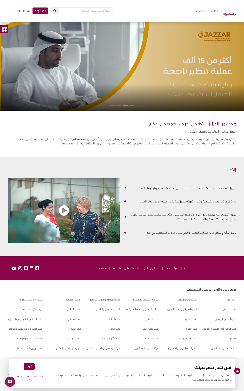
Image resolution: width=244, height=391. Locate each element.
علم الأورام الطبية (111, 338)
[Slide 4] (112, 106)
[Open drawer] (4, 29)
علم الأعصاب (152, 338)
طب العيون (75, 328)
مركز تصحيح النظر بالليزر (147, 348)
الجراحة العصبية (73, 299)
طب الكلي (231, 338)
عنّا (184, 268)
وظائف (103, 268)
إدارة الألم (231, 299)
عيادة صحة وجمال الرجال (223, 348)
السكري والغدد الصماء (31, 299)
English (21, 10)
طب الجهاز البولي (150, 328)
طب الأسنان (152, 319)
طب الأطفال (74, 319)
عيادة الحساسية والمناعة (30, 338)
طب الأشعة (113, 319)
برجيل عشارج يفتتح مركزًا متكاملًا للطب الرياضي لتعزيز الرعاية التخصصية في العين (190, 232)
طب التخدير (191, 328)
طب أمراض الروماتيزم (225, 319)
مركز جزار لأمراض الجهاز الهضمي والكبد (102, 348)
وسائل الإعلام (151, 268)
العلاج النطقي (74, 309)
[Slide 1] (131, 106)
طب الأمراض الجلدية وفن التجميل (25, 319)
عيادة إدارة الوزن (73, 338)
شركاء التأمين (171, 268)
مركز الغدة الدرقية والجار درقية (182, 348)
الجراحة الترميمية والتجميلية (145, 299)
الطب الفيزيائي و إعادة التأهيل (182, 309)
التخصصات (200, 10)
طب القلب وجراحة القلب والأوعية (26, 328)
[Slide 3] (118, 106)
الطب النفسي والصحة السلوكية (142, 309)
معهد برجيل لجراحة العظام (29, 348)
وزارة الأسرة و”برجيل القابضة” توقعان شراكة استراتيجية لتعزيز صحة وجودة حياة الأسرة (188, 201)
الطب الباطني (229, 309)
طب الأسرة (191, 319)
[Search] (55, 10)
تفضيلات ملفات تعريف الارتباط (29, 378)
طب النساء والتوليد (187, 338)
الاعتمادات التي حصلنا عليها (125, 268)
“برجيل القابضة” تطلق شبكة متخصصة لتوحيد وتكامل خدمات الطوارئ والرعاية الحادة (188, 188)
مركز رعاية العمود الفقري (68, 348)
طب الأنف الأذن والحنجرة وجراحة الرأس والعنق (218, 328)
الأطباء (214, 10)
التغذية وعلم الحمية (187, 299)
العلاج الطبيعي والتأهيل (108, 309)
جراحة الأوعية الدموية (32, 309)
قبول (29, 366)
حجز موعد (40, 10)
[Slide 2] (125, 106)
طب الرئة (115, 328)
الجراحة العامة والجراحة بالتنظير (105, 299)
